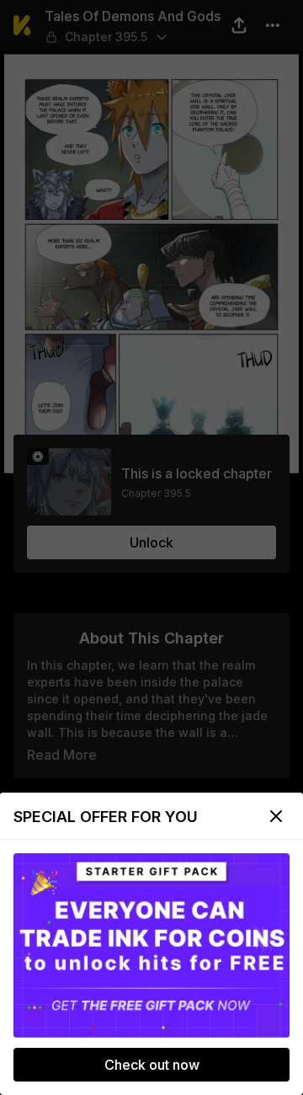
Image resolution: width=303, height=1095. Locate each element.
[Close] (276, 816)
